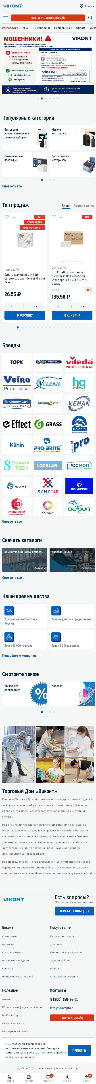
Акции (26, 27)
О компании (42, 27)
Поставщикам (63, 27)
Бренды (55, 968)
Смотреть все (12, 186)
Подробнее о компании (19, 655)
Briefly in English (12, 1015)
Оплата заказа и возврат (66, 952)
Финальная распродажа (17, 976)
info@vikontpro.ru (62, 1008)
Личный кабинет (60, 960)
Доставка (56, 944)
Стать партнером (12, 952)
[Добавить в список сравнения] (13, 217)
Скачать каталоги (13, 1023)
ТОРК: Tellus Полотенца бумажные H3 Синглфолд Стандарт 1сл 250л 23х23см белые (70, 278)
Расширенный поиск (15, 1031)
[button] (38, 98)
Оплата (81, 27)
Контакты (8, 968)
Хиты (66, 205)
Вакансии (8, 944)
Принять (79, 1050)
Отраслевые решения (64, 976)
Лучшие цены (84, 205)
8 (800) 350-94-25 (64, 999)
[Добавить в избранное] (6, 217)
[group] (24, 560)
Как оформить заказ (63, 936)
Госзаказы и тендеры (15, 960)
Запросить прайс (72, 1017)
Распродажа (10, 27)
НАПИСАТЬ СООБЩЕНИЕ (74, 911)
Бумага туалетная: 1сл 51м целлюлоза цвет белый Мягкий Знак (24, 278)
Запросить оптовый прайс (48, 17)
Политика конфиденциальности (22, 1007)
